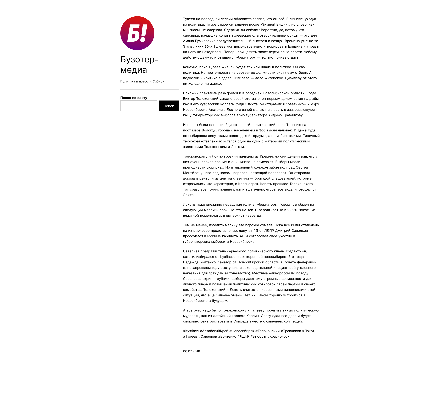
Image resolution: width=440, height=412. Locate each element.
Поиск (169, 106)
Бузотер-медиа (139, 64)
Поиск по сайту (133, 98)
